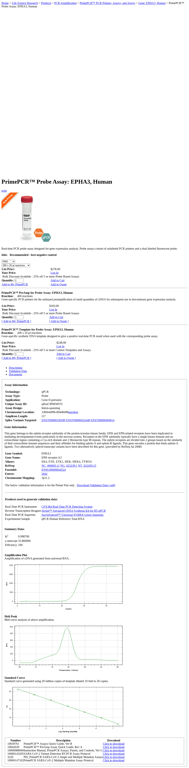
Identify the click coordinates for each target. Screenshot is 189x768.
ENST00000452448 (78, 420)
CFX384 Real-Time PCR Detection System (67, 506)
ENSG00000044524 (54, 469)
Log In (55, 272)
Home (5, 3)
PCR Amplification (65, 3)
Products (46, 3)
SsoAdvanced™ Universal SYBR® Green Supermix (73, 514)
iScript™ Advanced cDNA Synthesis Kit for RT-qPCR (74, 510)
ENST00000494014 (102, 420)
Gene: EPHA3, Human (152, 3)
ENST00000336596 (53, 420)
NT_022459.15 (87, 465)
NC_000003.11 (51, 465)
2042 (44, 473)
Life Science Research (25, 3)
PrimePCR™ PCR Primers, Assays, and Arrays (107, 3)
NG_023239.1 (68, 465)
